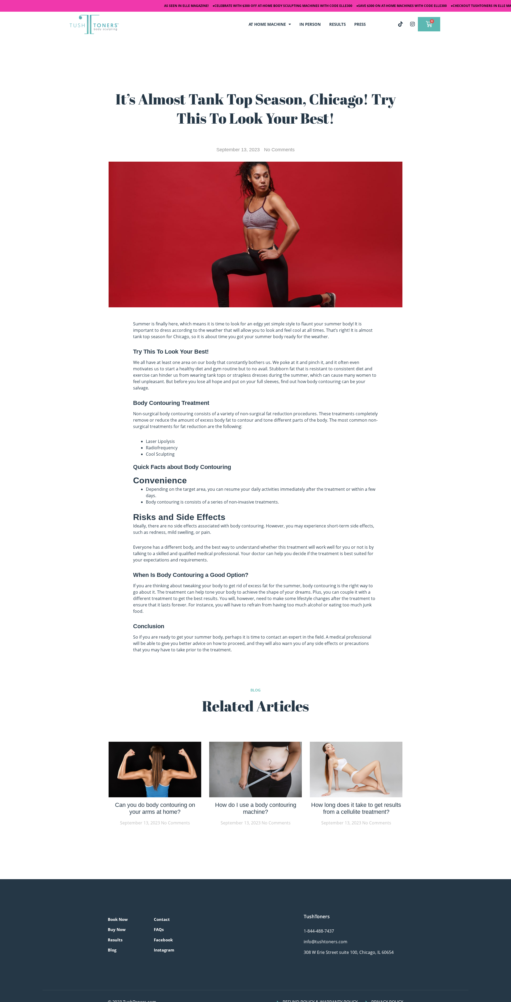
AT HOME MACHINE (267, 24)
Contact (162, 919)
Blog (112, 950)
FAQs (159, 929)
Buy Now (117, 929)
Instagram (164, 950)
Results (115, 939)
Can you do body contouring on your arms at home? (155, 808)
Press (360, 24)
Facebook (163, 939)
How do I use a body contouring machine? (255, 808)
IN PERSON (310, 24)
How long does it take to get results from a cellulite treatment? (356, 808)
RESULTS (337, 24)
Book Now (118, 919)
